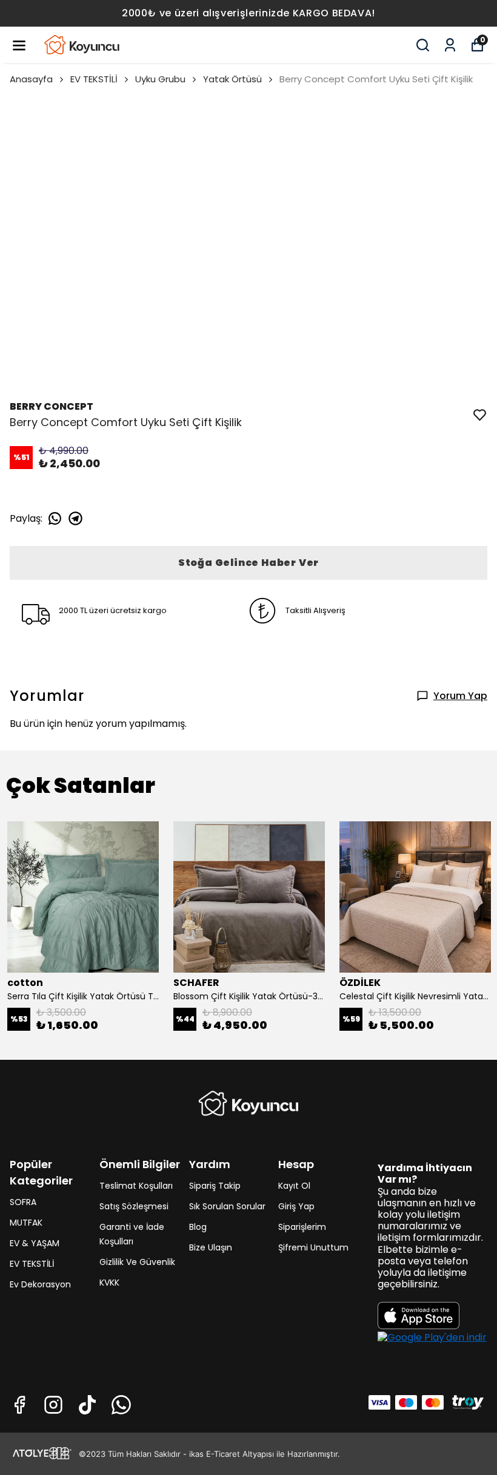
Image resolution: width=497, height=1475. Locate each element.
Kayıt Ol (294, 1186)
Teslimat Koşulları (136, 1186)
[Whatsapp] (121, 1404)
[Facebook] (19, 1404)
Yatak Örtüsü (232, 79)
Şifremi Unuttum (313, 1247)
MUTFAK (26, 1223)
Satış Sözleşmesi (133, 1206)
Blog (198, 1227)
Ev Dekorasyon (40, 1284)
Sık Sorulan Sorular (227, 1206)
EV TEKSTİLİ (94, 79)
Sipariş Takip (215, 1186)
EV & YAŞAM (34, 1243)
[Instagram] (53, 1404)
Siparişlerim (302, 1227)
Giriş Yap (296, 1206)
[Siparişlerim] (450, 45)
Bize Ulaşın (210, 1247)
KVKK (109, 1282)
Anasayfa (31, 79)
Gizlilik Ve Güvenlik (137, 1262)
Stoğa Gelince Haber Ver (248, 563)
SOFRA (23, 1202)
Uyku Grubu (160, 79)
